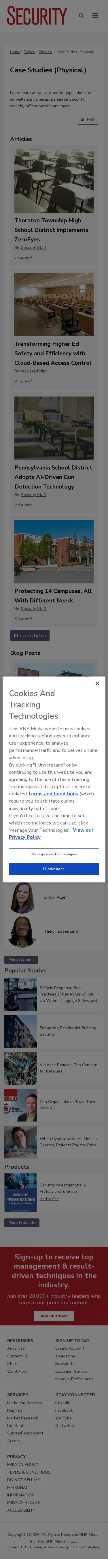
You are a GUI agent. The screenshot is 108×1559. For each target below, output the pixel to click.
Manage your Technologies (54, 854)
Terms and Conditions (53, 793)
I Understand (54, 869)
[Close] (97, 683)
